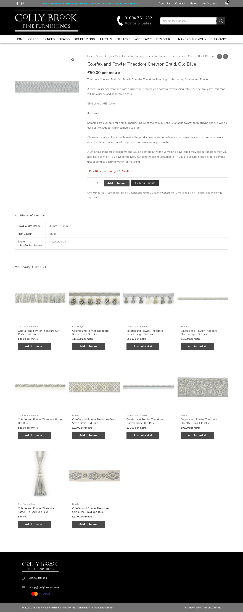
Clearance (219, 39)
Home (20, 39)
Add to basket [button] (34, 346)
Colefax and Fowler (141, 56)
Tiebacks (123, 39)
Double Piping (84, 39)
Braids (64, 39)
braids (96, 197)
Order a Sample (145, 183)
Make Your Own (190, 39)
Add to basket (116, 183)
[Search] (220, 20)
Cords (33, 39)
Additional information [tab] (30, 215)
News (193, 3)
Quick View (40, 320)
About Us (165, 3)
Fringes (49, 39)
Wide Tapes (143, 39)
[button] (73, 60)
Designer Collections (116, 56)
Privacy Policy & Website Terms (203, 607)
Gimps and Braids (185, 192)
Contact (180, 3)
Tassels (105, 39)
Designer (163, 39)
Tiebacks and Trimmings (209, 192)
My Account (209, 3)
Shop (99, 56)
